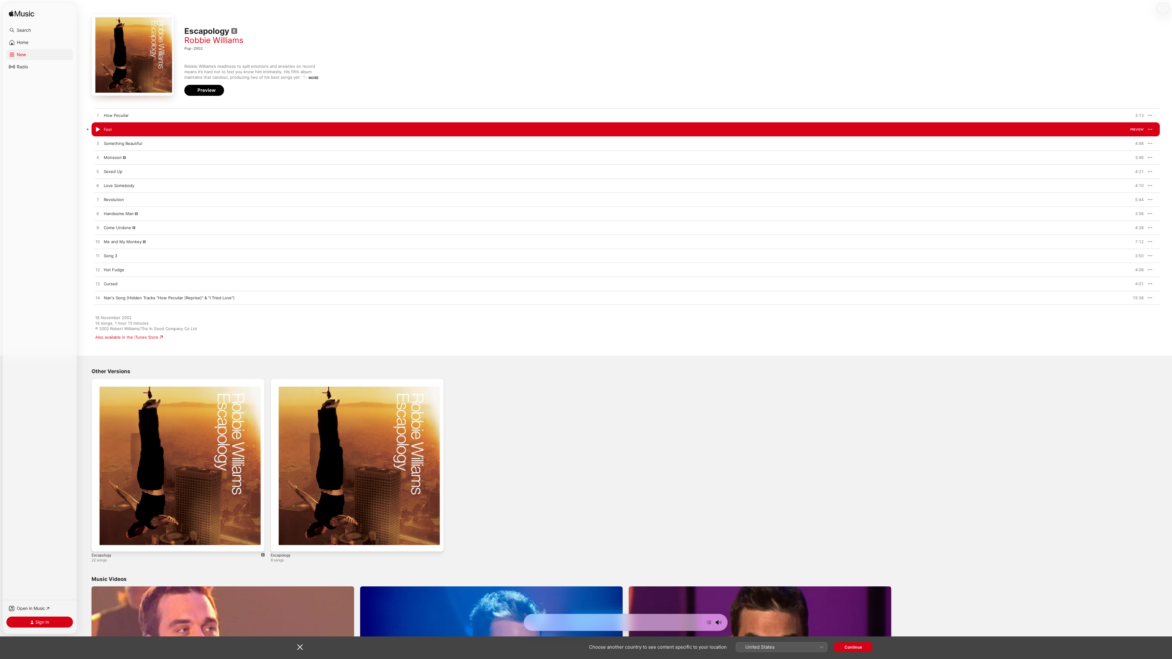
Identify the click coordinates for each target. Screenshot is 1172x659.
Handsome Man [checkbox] (119, 213)
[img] (21, 13)
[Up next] (709, 622)
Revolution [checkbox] (114, 199)
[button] (40, 30)
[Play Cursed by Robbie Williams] (98, 284)
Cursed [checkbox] (111, 283)
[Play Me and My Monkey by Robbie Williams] (98, 242)
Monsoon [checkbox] (113, 157)
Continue (853, 647)
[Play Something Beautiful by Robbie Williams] (98, 143)
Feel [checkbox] (108, 129)
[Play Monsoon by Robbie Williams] (98, 157)
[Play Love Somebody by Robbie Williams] (98, 186)
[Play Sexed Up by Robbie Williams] (98, 172)
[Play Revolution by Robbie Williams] (98, 200)
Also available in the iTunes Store (126, 337)
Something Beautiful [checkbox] (123, 143)
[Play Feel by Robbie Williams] (98, 129)
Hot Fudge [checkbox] (114, 269)
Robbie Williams (214, 40)
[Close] (300, 647)
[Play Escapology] (278, 544)
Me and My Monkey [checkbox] (123, 241)
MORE (314, 78)
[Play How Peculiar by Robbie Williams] (98, 115)
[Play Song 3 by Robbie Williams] (98, 256)
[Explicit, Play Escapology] (99, 544)
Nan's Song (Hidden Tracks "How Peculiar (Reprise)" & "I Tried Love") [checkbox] (169, 297)
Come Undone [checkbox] (117, 227)
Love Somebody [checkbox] (119, 185)
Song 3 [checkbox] (110, 255)
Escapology (102, 381)
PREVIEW (1137, 115)
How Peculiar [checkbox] (116, 115)
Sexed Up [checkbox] (113, 171)
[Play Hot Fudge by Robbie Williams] (98, 270)
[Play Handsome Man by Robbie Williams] (98, 214)
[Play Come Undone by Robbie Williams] (98, 228)
